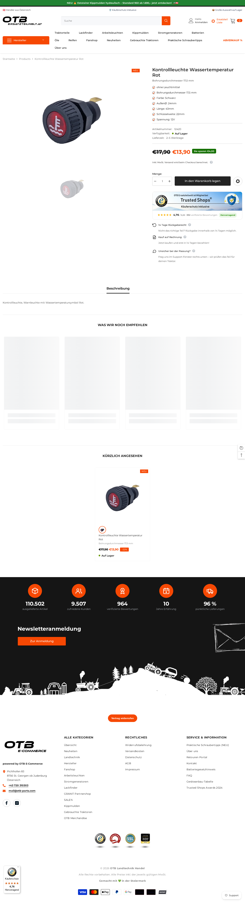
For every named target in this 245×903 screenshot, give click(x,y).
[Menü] (18, 868)
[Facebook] (6, 803)
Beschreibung (118, 288)
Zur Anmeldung (42, 641)
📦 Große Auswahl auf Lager (227, 10)
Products (24, 59)
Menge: (157, 173)
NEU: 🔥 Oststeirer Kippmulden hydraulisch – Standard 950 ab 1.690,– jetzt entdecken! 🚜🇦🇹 (122, 2)
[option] (72, 115)
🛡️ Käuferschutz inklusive (122, 10)
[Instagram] (17, 803)
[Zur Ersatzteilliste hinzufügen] (237, 181)
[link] (31, 415)
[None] (102, 529)
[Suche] (115, 20)
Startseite (9, 59)
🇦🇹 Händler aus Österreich (17, 10)
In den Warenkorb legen (202, 181)
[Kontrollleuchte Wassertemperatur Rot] (122, 495)
